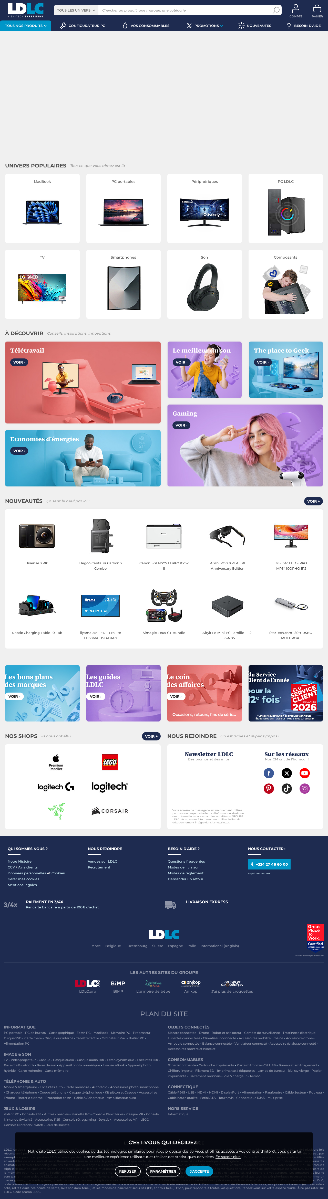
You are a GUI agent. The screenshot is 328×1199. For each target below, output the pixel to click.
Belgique (113, 946)
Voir (19, 362)
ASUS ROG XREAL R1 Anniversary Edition (227, 565)
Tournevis (226, 1098)
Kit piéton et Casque (120, 1092)
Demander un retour (185, 879)
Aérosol (255, 1076)
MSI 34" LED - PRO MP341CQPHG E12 (291, 565)
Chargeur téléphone (21, 1092)
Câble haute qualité (183, 1098)
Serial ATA (208, 1098)
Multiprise (275, 1098)
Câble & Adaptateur (89, 1098)
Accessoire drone (299, 1038)
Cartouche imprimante (216, 1065)
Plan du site (164, 1014)
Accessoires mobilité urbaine (261, 1038)
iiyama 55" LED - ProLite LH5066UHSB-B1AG (100, 635)
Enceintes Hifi (147, 1060)
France (95, 946)
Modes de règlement (185, 873)
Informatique (178, 1114)
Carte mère (33, 1038)
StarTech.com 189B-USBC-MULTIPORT (291, 635)
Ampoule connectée (183, 1043)
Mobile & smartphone (20, 1087)
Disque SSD (13, 1038)
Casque (44, 1060)
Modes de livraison (184, 867)
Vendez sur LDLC (102, 861)
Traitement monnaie (205, 1076)
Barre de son (46, 1065)
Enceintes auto (51, 1087)
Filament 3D (204, 1071)
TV (6, 1060)
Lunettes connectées (184, 1038)
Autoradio (99, 1087)
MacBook (101, 1033)
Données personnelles (27, 873)
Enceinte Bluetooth (19, 1065)
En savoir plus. (228, 1156)
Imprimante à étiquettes (236, 1071)
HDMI (201, 1092)
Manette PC (80, 1114)
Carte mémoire (30, 1071)
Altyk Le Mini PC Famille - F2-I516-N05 (227, 635)
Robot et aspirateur (226, 1033)
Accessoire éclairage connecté (293, 1043)
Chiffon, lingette (180, 1071)
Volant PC (11, 1114)
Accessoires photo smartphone (134, 1087)
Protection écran (58, 1098)
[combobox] (76, 10)
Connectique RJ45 (250, 1098)
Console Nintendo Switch (23, 1125)
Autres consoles (56, 1114)
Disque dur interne (59, 1038)
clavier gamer (14, 1180)
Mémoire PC (120, 1033)
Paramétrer (163, 1171)
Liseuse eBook (114, 1065)
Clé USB (269, 1065)
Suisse (157, 946)
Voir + (313, 501)
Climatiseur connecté (219, 1038)
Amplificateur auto (121, 1098)
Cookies (58, 873)
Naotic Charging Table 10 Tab (37, 633)
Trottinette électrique (299, 1033)
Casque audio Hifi (90, 1060)
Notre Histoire (20, 861)
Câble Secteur (295, 1092)
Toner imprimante (182, 1065)
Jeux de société (57, 1125)
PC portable (13, 1033)
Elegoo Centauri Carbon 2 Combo (100, 565)
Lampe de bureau (271, 1071)
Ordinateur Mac (114, 1038)
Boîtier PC (136, 1038)
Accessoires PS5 (47, 1119)
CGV (11, 867)
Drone (204, 1033)
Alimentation (252, 1092)
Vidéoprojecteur (23, 1060)
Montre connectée (182, 1033)
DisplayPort (230, 1092)
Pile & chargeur (235, 1076)
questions (233, 1188)
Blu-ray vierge (298, 1071)
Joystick (105, 1119)
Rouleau (315, 1092)
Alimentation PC (16, 1043)
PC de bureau (35, 1033)
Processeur (141, 1033)
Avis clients (28, 867)
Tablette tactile (87, 1038)
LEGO (144, 1119)
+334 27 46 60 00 (272, 864)
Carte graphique (61, 1033)
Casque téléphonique (85, 1092)
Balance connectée (217, 1043)
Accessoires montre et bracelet (192, 1049)
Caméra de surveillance (262, 1033)
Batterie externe (30, 1098)
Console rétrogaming (79, 1119)
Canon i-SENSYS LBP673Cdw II (164, 565)
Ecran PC (84, 1033)
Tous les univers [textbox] (73, 10)
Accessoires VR (126, 1119)
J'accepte (199, 1171)
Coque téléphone (53, 1092)
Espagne (175, 946)
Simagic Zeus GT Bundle (164, 633)
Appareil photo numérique (79, 1065)
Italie (192, 946)
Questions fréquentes (186, 861)
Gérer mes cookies (23, 879)
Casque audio (63, 1060)
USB (191, 1092)
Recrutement (99, 867)
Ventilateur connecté (250, 1043)
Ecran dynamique (120, 1060)
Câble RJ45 (176, 1092)
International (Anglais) (220, 946)
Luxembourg (137, 946)
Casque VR (134, 1114)
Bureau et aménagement (298, 1065)
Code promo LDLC (26, 1192)
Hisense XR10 (36, 563)
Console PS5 (31, 1114)
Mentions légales (22, 885)
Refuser (127, 1171)
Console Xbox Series (108, 1114)
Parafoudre (273, 1092)
